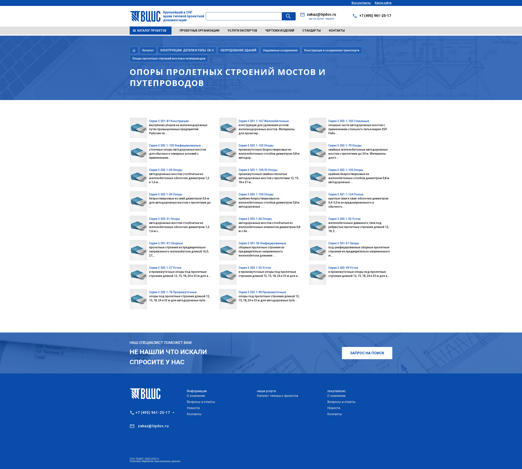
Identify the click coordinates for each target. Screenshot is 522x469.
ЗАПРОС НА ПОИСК (367, 353)
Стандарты (311, 30)
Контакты (337, 30)
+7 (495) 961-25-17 (375, 15)
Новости (193, 408)
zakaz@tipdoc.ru (321, 14)
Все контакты (361, 2)
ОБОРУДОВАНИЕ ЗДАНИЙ (238, 50)
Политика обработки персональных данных (155, 461)
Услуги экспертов (242, 30)
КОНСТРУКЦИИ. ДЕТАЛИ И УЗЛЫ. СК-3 (187, 50)
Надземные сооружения (280, 50)
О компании (196, 396)
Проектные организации (199, 30)
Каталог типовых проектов (277, 396)
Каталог (148, 50)
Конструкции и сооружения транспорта (331, 50)
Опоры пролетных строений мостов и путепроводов (168, 58)
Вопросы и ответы (201, 402)
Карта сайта (383, 2)
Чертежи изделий (279, 30)
